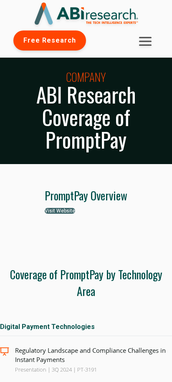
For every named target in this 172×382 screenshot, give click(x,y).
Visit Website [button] (60, 211)
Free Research (49, 40)
